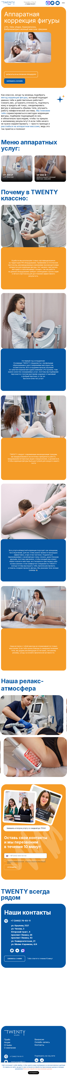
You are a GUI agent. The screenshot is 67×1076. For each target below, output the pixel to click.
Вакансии (39, 1039)
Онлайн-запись (42, 1042)
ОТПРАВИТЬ (11, 867)
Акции (7, 1042)
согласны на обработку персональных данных (26, 862)
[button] (21, 74)
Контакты (39, 1045)
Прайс (7, 1039)
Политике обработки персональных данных (37, 1069)
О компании (10, 1048)
